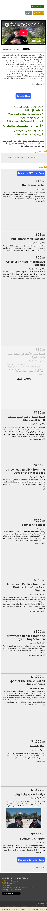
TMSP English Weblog (10, 881)
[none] (37, 6)
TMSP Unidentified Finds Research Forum (17, 887)
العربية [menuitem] (36, 7)
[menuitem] (37, 6)
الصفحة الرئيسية (38, 13)
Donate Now (23, 95)
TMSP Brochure (7, 885)
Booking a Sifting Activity (11, 890)
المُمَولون (28, 13)
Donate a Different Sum (31, 173)
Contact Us (42, 904)
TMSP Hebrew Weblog (10, 883)
